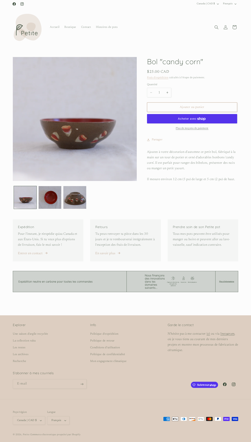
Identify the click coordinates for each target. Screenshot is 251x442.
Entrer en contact (30, 253)
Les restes (19, 347)
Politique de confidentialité (107, 354)
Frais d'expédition (157, 77)
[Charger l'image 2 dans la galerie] (50, 197)
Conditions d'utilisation (105, 347)
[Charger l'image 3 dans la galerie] (74, 197)
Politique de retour (102, 340)
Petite (26, 434)
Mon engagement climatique (108, 361)
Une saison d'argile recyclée (30, 334)
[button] (216, 27)
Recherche (19, 361)
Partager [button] (157, 139)
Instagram (227, 333)
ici (208, 333)
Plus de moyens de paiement (192, 128)
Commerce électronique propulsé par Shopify (55, 434)
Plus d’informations (226, 281)
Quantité (152, 84)
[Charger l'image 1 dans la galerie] (25, 197)
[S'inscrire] (81, 384)
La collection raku (24, 340)
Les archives (21, 354)
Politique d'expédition (104, 334)
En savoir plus (105, 253)
